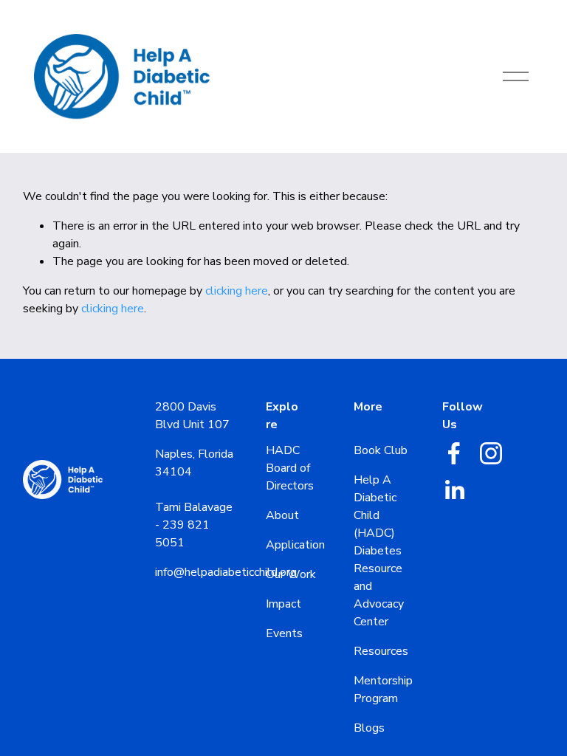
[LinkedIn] (454, 490)
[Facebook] (454, 453)
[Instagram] (491, 453)
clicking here (236, 291)
